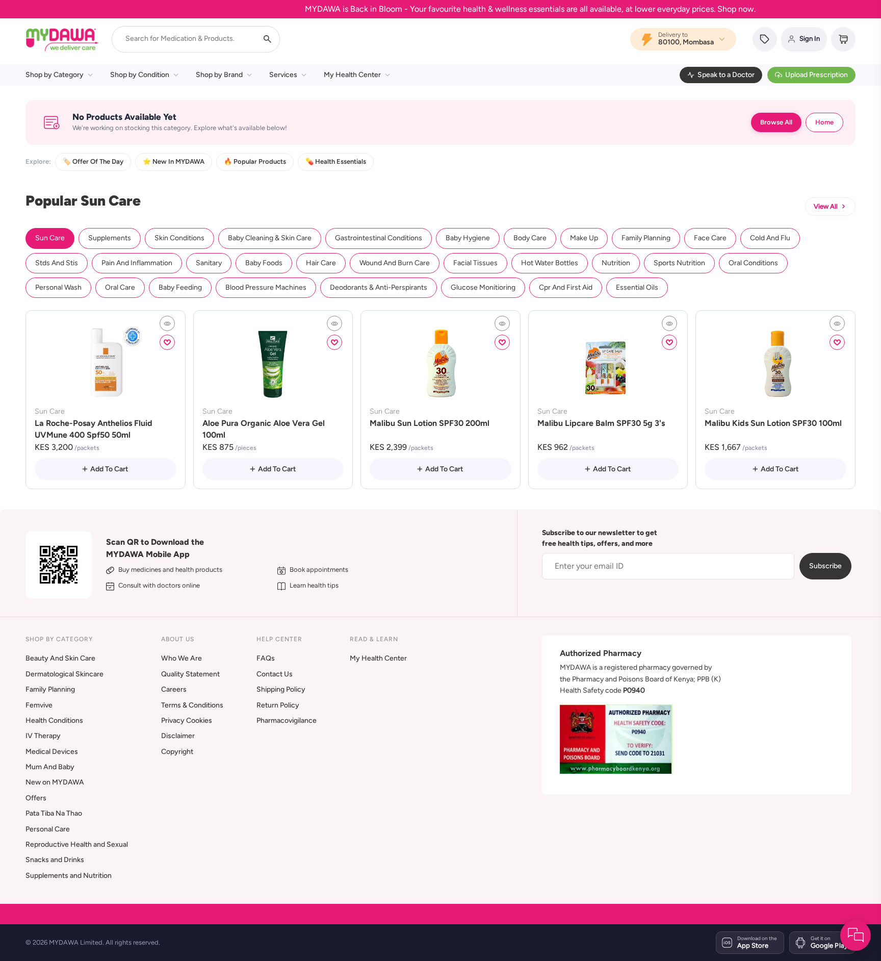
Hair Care (321, 263)
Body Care (530, 238)
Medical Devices (51, 751)
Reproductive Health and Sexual (76, 844)
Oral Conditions (753, 263)
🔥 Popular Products (255, 161)
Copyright (177, 751)
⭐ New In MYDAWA (173, 161)
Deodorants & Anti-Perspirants (378, 287)
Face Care (710, 238)
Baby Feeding (180, 287)
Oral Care (120, 287)
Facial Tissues (475, 263)
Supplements (109, 238)
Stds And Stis (56, 263)
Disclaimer (178, 735)
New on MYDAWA (54, 782)
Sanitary (209, 263)
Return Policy (277, 705)
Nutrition (616, 263)
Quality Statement (190, 674)
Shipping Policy (280, 689)
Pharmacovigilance (286, 720)
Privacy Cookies (186, 720)
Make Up (584, 238)
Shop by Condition (139, 74)
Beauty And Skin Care (60, 658)
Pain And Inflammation (136, 263)
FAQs (265, 658)
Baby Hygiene (468, 238)
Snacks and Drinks (54, 859)
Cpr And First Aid (565, 287)
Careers (174, 689)
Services (283, 74)
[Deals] (765, 39)
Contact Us (274, 674)
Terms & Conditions (192, 705)
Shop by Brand (219, 74)
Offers (35, 798)
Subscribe (825, 566)
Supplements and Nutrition (68, 875)
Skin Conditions (179, 238)
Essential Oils (637, 287)
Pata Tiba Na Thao (53, 813)
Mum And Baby (49, 767)
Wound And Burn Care (394, 263)
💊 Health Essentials (335, 161)
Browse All (776, 122)
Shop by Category (54, 74)
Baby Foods (263, 263)
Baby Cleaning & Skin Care (270, 238)
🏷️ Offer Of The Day (93, 161)
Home (824, 122)
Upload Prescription (816, 74)
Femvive (39, 705)
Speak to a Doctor (726, 74)
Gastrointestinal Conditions (378, 238)
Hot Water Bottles (549, 263)
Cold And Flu (770, 238)
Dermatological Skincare (64, 674)
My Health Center (352, 74)
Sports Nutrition (679, 263)
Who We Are (181, 658)
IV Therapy (43, 735)
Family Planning (645, 238)
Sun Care (50, 238)
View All (826, 206)
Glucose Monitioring (483, 287)
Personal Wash (58, 287)
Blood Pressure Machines (265, 287)
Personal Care (47, 829)
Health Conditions (54, 720)
